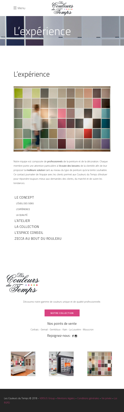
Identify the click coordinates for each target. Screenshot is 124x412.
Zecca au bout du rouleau (38, 238)
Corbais (35, 329)
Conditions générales (88, 398)
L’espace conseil (29, 232)
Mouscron (88, 329)
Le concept (24, 197)
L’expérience (23, 209)
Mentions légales (66, 398)
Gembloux (55, 329)
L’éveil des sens (25, 203)
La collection (27, 226)
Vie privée (107, 398)
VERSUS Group (47, 398)
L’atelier (22, 220)
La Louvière (75, 329)
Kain (65, 329)
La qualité (21, 215)
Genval (44, 329)
